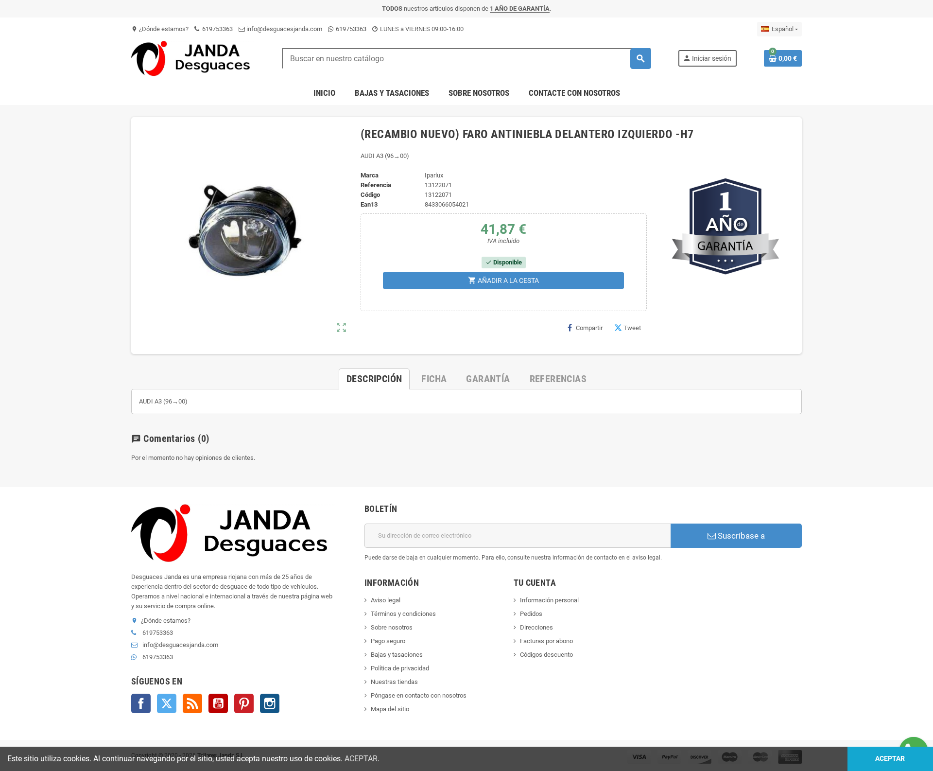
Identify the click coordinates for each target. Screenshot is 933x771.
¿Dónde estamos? (160, 29)
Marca (370, 175)
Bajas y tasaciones (397, 654)
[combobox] (466, 58)
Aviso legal (385, 600)
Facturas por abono (546, 641)
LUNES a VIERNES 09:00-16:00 (421, 29)
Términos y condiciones (403, 613)
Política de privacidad (400, 668)
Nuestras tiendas (394, 681)
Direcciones (536, 627)
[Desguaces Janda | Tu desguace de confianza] (193, 58)
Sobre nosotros (392, 627)
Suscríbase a (740, 536)
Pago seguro (388, 641)
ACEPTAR (361, 758)
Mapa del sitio (390, 709)
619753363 (217, 29)
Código (370, 194)
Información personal (549, 600)
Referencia (376, 185)
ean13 (369, 204)
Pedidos (531, 613)
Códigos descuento (546, 654)
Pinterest (244, 703)
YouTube (218, 703)
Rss (192, 703)
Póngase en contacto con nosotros (418, 695)
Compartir (589, 328)
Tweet (632, 328)
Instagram (269, 703)
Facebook (141, 703)
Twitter (166, 703)
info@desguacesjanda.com (283, 29)
